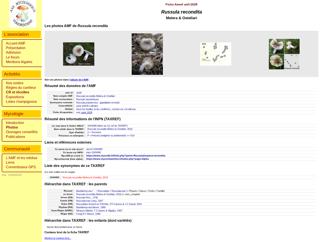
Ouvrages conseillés (22, 132)
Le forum (12, 57)
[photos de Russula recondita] (78, 53)
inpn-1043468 (93, 152)
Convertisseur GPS (21, 167)
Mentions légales (19, 62)
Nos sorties (14, 83)
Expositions (15, 97)
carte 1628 (86, 112)
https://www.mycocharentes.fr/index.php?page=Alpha (117, 159)
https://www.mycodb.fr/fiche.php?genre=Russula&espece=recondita (125, 155)
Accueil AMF (16, 43)
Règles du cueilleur (21, 87)
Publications (15, 137)
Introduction (15, 123)
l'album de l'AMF (78, 79)
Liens (10, 162)
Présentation (16, 48)
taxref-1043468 (94, 149)
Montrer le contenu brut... (58, 238)
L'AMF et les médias (21, 158)
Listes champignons (21, 101)
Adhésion (13, 52)
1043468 (92, 125)
